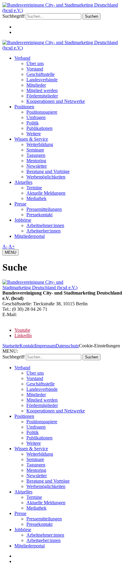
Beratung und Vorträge (48, 171)
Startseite (11, 345)
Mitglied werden (42, 90)
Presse (20, 203)
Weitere (33, 133)
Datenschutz (67, 345)
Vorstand (34, 68)
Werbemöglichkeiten (45, 176)
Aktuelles (23, 182)
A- (5, 246)
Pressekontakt (39, 214)
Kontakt (27, 345)
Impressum (45, 345)
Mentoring (36, 160)
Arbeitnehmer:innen (45, 225)
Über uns (35, 63)
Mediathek (36, 198)
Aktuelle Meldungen (45, 193)
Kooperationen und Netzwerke (55, 101)
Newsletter (36, 166)
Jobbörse (22, 220)
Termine (34, 187)
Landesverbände (42, 79)
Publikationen (39, 128)
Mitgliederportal (29, 236)
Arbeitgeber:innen (43, 230)
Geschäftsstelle (40, 74)
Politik (32, 122)
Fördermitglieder (42, 95)
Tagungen (35, 155)
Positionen (24, 106)
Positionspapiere (41, 112)
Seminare (35, 149)
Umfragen (36, 117)
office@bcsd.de (33, 314)
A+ (11, 246)
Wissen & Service (31, 139)
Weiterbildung (39, 144)
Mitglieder (36, 85)
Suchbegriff (13, 16)
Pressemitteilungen (44, 209)
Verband (22, 58)
